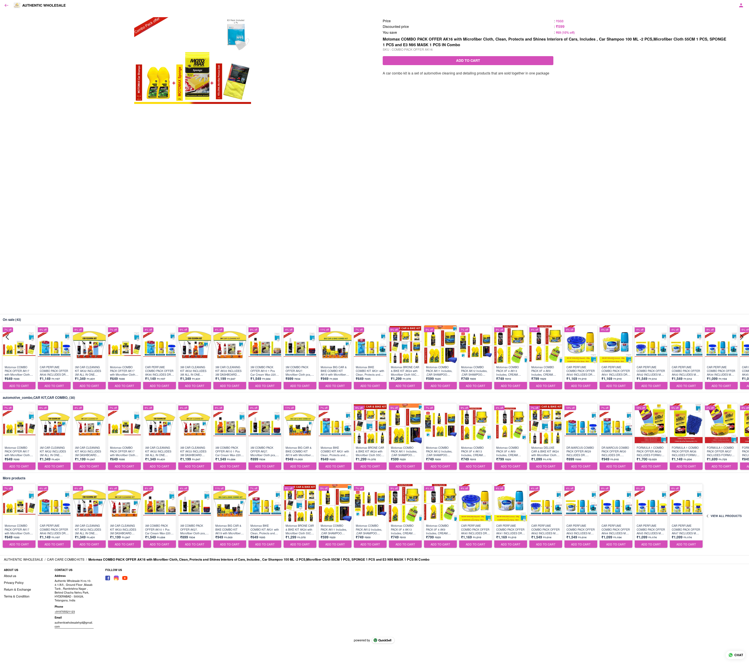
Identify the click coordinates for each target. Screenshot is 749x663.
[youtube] (125, 578)
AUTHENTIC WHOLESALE (44, 5)
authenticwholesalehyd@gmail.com (74, 624)
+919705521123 (65, 611)
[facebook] (108, 578)
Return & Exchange (17, 589)
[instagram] (116, 578)
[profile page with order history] (741, 5)
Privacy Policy (14, 583)
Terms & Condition (16, 596)
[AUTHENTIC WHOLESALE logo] (17, 5)
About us (10, 576)
